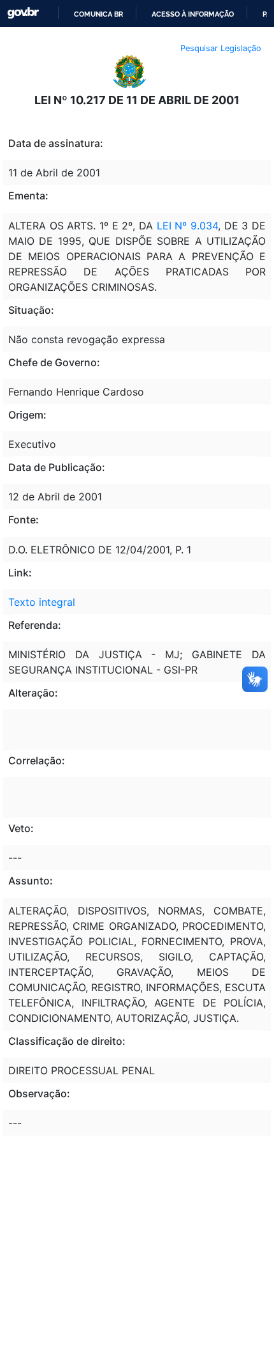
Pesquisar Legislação (220, 48)
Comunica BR (98, 14)
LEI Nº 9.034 (187, 225)
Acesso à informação (193, 14)
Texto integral (41, 602)
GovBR (23, 13)
